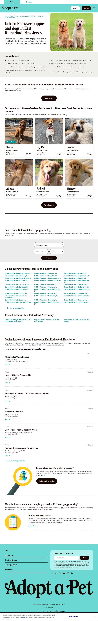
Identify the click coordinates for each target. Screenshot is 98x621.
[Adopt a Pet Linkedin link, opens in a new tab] (72, 573)
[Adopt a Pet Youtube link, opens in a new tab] (64, 573)
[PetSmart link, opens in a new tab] (47, 612)
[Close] (95, 616)
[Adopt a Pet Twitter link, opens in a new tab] (56, 573)
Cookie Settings (49, 607)
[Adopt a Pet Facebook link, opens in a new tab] (52, 573)
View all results (49, 205)
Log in (75, 8)
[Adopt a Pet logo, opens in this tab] (49, 590)
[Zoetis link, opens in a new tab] (62, 612)
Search (48, 258)
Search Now (49, 98)
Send (84, 558)
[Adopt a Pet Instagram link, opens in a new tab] (69, 573)
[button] (27, 154)
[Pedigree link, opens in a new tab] (56, 611)
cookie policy (24, 617)
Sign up (86, 8)
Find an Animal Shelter (46, 481)
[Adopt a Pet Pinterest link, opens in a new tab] (60, 573)
